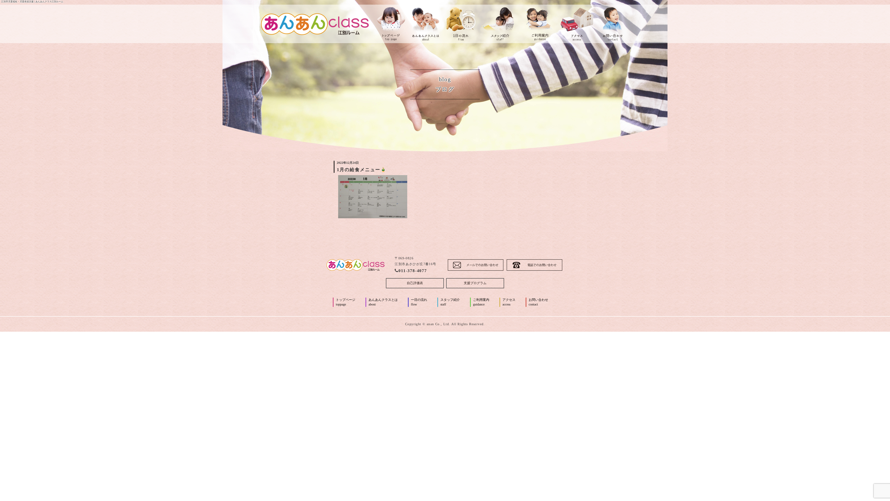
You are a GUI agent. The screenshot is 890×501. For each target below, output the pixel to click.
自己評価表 (415, 283)
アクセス (508, 302)
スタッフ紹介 (450, 302)
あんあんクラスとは (383, 302)
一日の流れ (419, 302)
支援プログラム (475, 283)
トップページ (345, 302)
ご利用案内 (481, 302)
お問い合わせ (538, 302)
